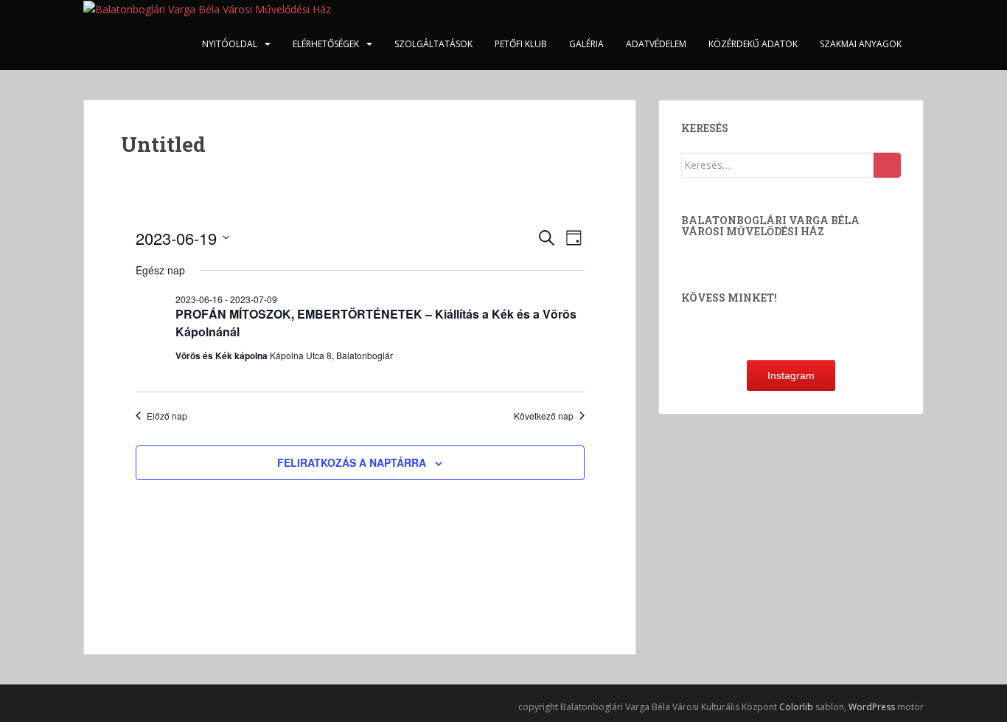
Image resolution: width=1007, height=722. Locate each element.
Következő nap (544, 416)
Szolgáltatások (433, 44)
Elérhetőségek (326, 44)
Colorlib (796, 707)
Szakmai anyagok (861, 44)
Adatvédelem (656, 44)
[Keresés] (887, 165)
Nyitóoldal (229, 44)
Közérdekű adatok (753, 44)
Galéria (586, 44)
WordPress (872, 707)
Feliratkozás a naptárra (351, 462)
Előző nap (167, 416)
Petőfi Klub (521, 44)
